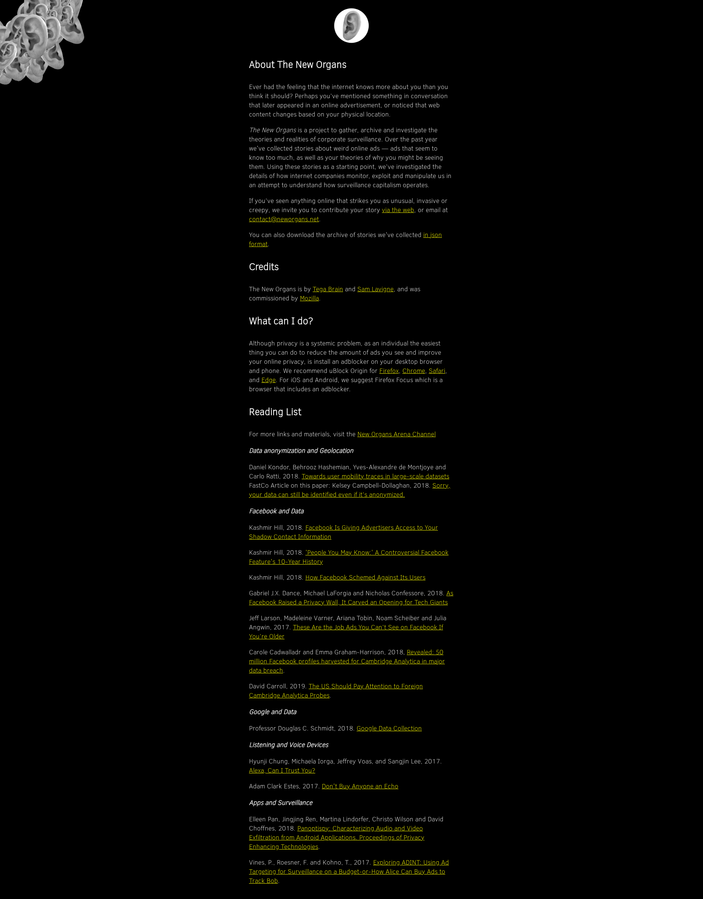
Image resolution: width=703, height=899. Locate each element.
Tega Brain (328, 288)
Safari (437, 370)
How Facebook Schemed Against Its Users (365, 577)
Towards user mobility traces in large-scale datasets (375, 476)
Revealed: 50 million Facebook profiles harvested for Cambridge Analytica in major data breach (347, 661)
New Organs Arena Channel (396, 434)
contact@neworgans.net (284, 218)
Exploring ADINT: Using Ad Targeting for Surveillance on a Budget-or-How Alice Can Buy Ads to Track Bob (349, 871)
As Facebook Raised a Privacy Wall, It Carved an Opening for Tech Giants (351, 597)
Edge (268, 379)
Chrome (413, 370)
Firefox (389, 370)
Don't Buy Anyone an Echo (360, 786)
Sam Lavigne (375, 288)
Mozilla (309, 298)
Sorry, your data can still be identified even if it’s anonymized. (349, 490)
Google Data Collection (389, 728)
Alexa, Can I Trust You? (282, 770)
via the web (398, 209)
